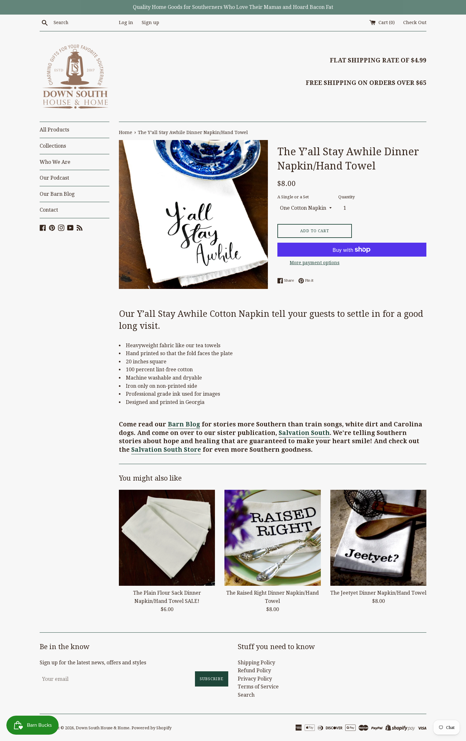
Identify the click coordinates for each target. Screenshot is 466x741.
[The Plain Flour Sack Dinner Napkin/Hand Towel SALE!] (167, 538)
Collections (53, 146)
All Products (54, 130)
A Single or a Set (293, 197)
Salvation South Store (166, 449)
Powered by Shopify (152, 727)
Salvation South (304, 433)
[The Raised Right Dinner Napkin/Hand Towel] (272, 538)
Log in (126, 22)
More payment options (315, 262)
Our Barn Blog (57, 194)
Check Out (414, 22)
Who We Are (55, 162)
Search (246, 695)
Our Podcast (54, 178)
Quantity (346, 197)
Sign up (150, 22)
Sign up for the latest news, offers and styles (93, 663)
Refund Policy (254, 671)
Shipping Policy (256, 663)
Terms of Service (258, 687)
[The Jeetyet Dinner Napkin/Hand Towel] (378, 538)
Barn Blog (184, 424)
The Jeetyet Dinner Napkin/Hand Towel (378, 593)
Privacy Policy (255, 679)
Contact (49, 210)
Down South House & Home (102, 727)
